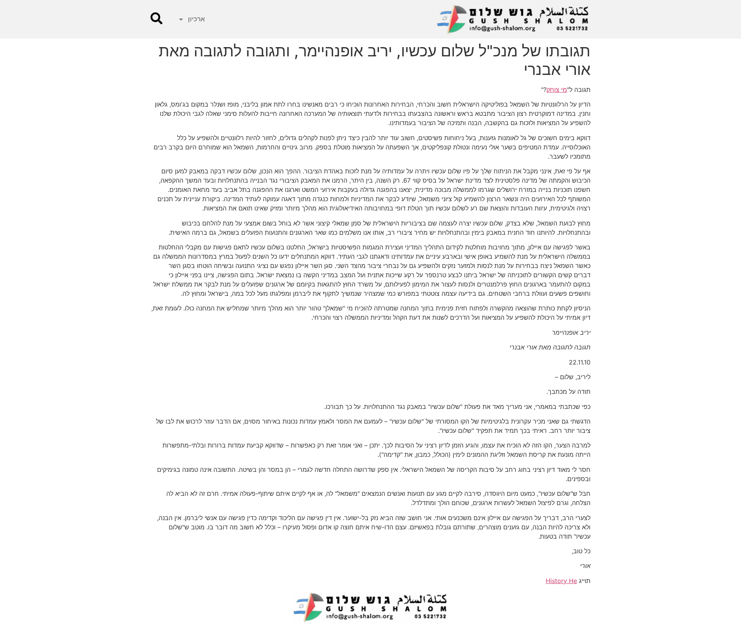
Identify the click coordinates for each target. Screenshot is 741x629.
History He (561, 581)
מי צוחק (556, 89)
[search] (156, 18)
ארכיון (196, 19)
